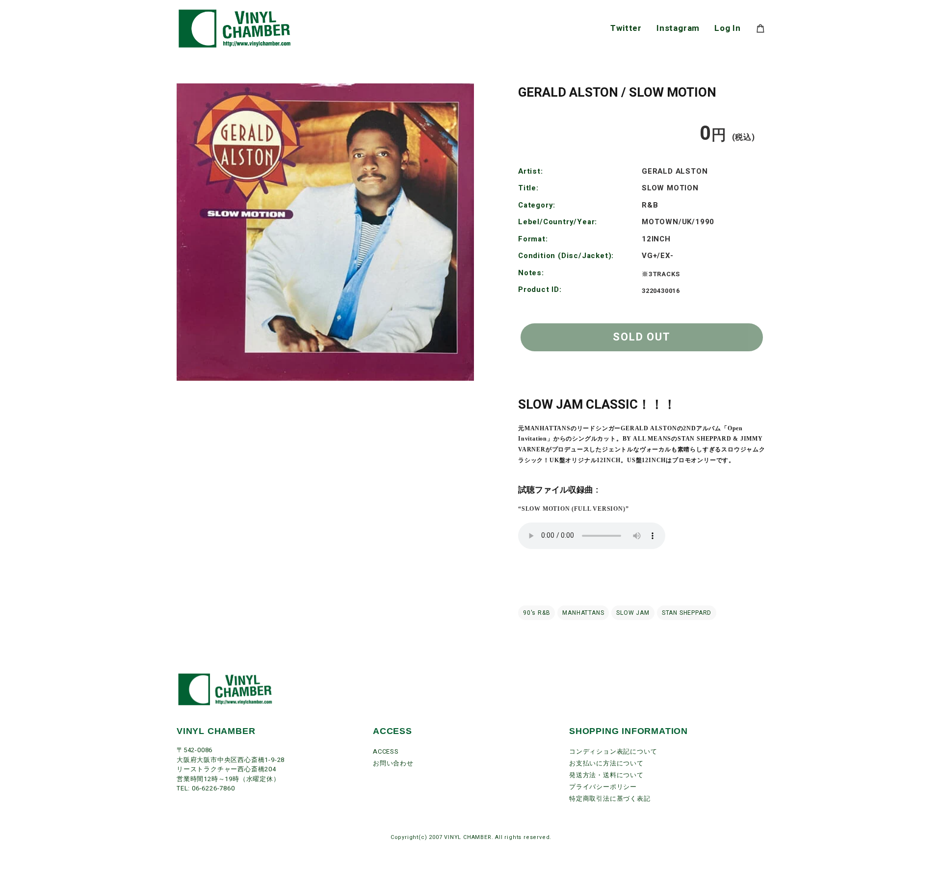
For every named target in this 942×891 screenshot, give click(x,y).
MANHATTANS (583, 612)
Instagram (678, 28)
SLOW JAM (632, 612)
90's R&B (536, 612)
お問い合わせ (393, 763)
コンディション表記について (613, 751)
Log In (727, 28)
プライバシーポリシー (603, 786)
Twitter (626, 28)
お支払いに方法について (606, 763)
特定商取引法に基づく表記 (610, 798)
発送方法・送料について (606, 775)
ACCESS (386, 751)
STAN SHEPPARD (686, 612)
